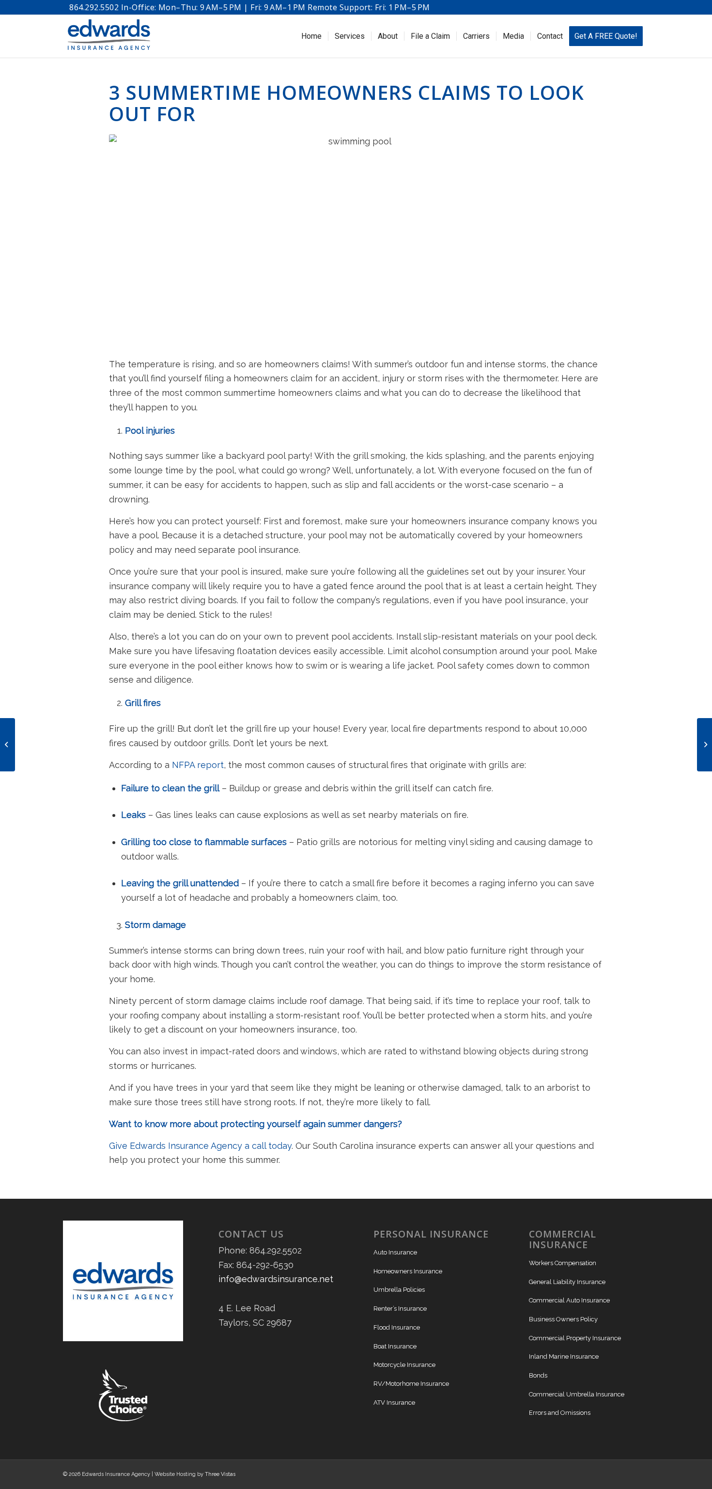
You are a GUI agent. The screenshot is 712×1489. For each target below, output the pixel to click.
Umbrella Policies (399, 1289)
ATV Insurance (394, 1402)
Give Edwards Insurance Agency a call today (200, 1146)
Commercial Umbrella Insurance (576, 1394)
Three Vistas (220, 1474)
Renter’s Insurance (400, 1308)
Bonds (538, 1375)
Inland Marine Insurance (564, 1356)
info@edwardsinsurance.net (275, 1279)
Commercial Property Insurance (575, 1338)
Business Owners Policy (563, 1319)
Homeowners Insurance (407, 1271)
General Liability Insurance (567, 1281)
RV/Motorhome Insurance (411, 1383)
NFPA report (197, 765)
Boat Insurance (395, 1346)
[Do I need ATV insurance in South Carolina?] (704, 744)
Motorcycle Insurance (404, 1364)
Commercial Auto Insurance (569, 1300)
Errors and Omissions (559, 1412)
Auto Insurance (395, 1252)
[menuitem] (311, 36)
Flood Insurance (396, 1327)
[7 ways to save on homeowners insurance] (7, 744)
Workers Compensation (562, 1263)
